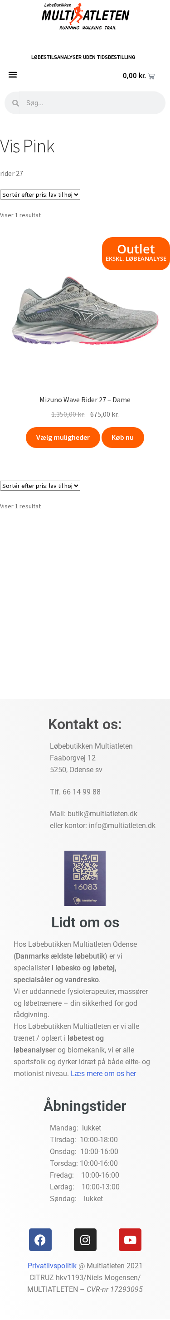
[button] (12, 74)
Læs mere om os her (103, 1073)
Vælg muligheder (63, 437)
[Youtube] (130, 1239)
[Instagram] (85, 1239)
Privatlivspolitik (52, 1266)
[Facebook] (40, 1239)
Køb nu (123, 437)
